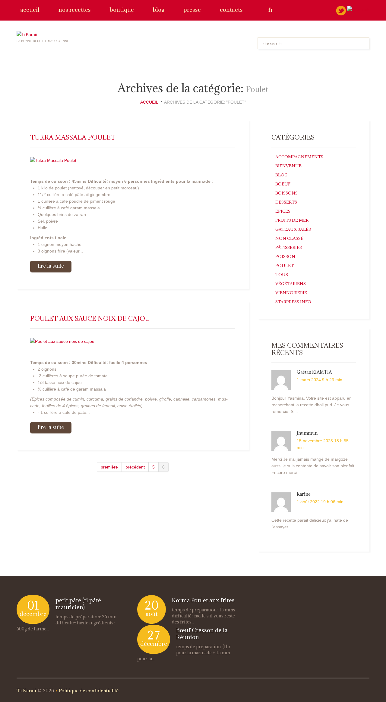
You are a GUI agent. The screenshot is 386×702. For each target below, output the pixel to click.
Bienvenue (288, 166)
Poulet (284, 265)
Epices (282, 211)
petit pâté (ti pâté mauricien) (78, 604)
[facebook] (358, 9)
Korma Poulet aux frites (203, 600)
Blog (158, 9)
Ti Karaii (26, 691)
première (109, 467)
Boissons (286, 193)
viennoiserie (291, 292)
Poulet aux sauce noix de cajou (90, 318)
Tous (281, 274)
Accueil (30, 9)
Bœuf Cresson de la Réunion (202, 633)
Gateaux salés (293, 229)
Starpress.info (293, 301)
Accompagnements (299, 156)
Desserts (286, 202)
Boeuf (282, 184)
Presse (192, 9)
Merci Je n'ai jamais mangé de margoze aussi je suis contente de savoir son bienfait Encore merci (312, 466)
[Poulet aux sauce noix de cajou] (132, 341)
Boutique (122, 9)
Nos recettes (75, 9)
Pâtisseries (288, 247)
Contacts (231, 9)
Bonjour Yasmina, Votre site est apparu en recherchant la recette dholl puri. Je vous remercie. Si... (311, 405)
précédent (135, 467)
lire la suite (51, 265)
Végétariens (290, 283)
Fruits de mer (291, 220)
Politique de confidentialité (89, 691)
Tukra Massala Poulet (72, 137)
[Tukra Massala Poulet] (132, 159)
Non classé (289, 238)
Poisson (285, 256)
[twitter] (341, 10)
